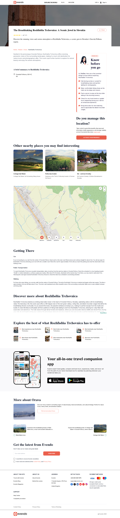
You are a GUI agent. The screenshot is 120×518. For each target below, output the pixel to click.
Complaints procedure (19, 498)
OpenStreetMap (19, 186)
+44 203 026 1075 (76, 478)
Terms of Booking (56, 507)
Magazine (71, 2)
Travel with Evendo (18, 478)
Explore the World (50, 2)
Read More (103, 312)
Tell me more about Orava (48, 411)
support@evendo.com (77, 481)
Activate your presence (91, 137)
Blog (62, 2)
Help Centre (16, 495)
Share (103, 30)
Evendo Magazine (18, 484)
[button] (60, 212)
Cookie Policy (37, 461)
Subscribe (51, 453)
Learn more (97, 132)
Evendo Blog (16, 481)
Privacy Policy (47, 461)
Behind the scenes (37, 481)
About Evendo (36, 478)
